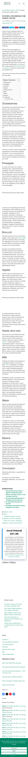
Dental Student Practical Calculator (12, 677)
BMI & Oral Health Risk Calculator (11, 663)
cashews (4, 342)
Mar (12, 706)
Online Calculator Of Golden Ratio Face (13, 681)
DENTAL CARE (14, 10)
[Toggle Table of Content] (17, 80)
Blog (8, 10)
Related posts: (9, 99)
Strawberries (7, 82)
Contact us (5, 639)
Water (5, 93)
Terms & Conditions (7, 644)
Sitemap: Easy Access (8, 649)
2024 (3, 714)
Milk (5, 91)
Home (4, 10)
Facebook (11, 555)
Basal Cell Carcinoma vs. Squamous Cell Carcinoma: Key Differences (13, 619)
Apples (6, 88)
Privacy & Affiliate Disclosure (10, 642)
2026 (3, 706)
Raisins (6, 95)
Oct (6, 712)
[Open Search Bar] (19, 3)
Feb (9, 706)
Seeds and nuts (8, 89)
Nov (8, 712)
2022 (3, 723)
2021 (3, 727)
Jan (7, 706)
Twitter (6, 555)
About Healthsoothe (8, 654)
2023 (3, 719)
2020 (3, 732)
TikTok (22, 555)
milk (7, 364)
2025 (3, 710)
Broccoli (6, 86)
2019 (3, 736)
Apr (15, 706)
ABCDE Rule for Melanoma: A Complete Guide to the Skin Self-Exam (13, 625)
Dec (11, 712)
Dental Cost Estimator (8, 685)
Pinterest (11, 556)
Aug (24, 706)
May (17, 706)
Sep (3, 712)
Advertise (5, 647)
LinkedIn (17, 556)
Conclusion (7, 97)
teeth (5, 514)
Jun (20, 706)
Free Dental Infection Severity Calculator (13, 667)
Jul (22, 706)
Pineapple (6, 84)
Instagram (17, 555)
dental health (22, 238)
